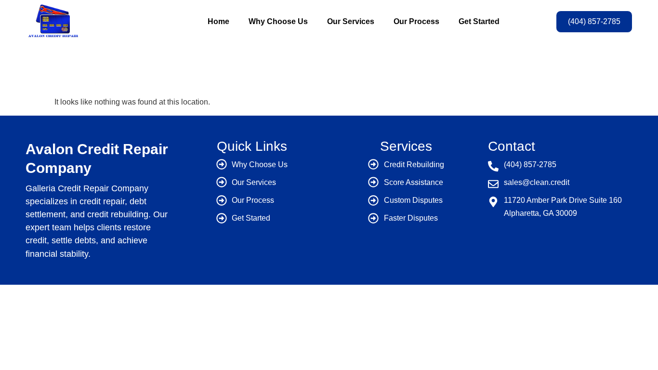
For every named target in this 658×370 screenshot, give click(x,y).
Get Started (479, 21)
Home (218, 21)
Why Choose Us (278, 21)
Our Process (416, 21)
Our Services (350, 21)
